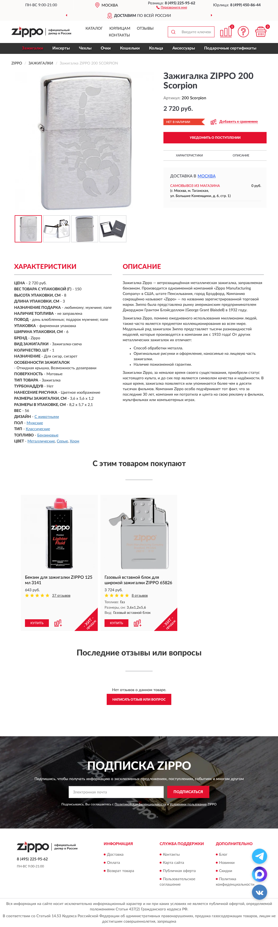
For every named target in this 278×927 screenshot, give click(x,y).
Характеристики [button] (189, 155)
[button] (171, 7)
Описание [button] (241, 155)
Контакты (119, 35)
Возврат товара (120, 871)
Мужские (35, 423)
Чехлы (85, 48)
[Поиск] (173, 31)
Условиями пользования (188, 804)
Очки (106, 48)
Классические (38, 429)
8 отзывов (140, 596)
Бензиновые (47, 435)
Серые (62, 441)
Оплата (113, 863)
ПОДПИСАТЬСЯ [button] (188, 792)
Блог (223, 855)
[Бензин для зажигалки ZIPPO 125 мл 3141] (59, 533)
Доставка (115, 855)
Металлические (41, 441)
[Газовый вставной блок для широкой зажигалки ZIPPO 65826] (139, 533)
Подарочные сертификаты (230, 48)
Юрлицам (119, 28)
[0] (261, 31)
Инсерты (61, 48)
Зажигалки (32, 48)
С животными (46, 417)
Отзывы (145, 28)
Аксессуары (183, 48)
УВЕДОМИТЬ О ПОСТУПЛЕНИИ (215, 137)
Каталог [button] (94, 28)
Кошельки (130, 48)
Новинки (227, 863)
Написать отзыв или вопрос (139, 699)
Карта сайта (173, 863)
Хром (74, 441)
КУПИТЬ (36, 623)
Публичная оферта (179, 871)
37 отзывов (61, 596)
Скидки (225, 871)
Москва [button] (207, 176)
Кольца (156, 48)
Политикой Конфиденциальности (140, 804)
